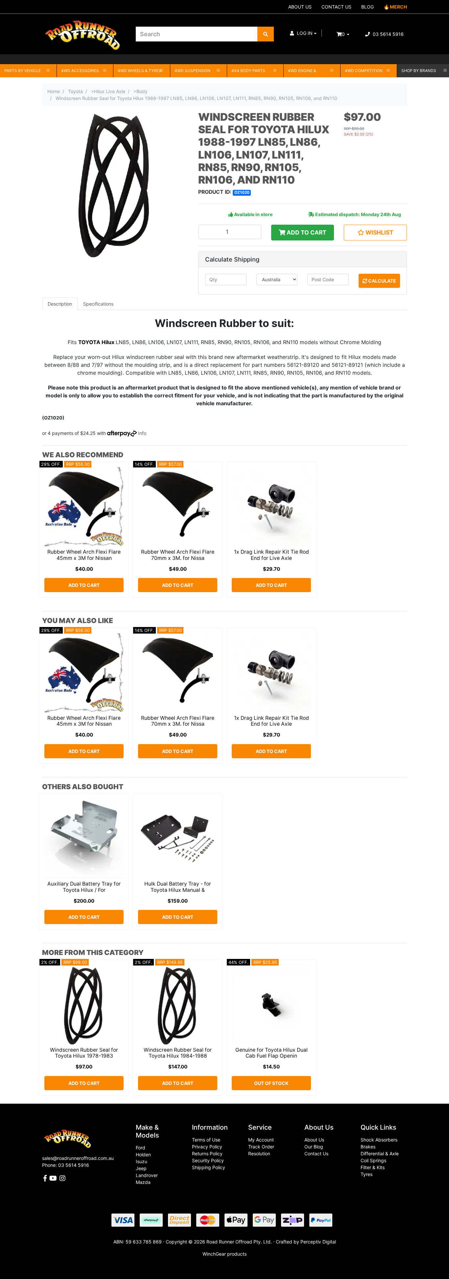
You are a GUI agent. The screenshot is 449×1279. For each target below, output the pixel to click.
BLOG (367, 7)
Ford (140, 1147)
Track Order (261, 1146)
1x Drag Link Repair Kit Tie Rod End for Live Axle (271, 555)
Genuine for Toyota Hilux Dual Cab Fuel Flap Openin (271, 1053)
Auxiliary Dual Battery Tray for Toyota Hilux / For (84, 887)
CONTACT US (336, 7)
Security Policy (208, 1160)
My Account (261, 1139)
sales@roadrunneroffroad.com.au (78, 1158)
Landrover (147, 1175)
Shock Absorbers (379, 1139)
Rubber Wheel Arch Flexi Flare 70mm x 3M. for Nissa (177, 555)
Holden (143, 1154)
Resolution (259, 1153)
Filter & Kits (373, 1167)
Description (60, 304)
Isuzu (141, 1161)
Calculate (381, 281)
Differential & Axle (380, 1153)
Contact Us (316, 1153)
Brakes (368, 1146)
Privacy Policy (207, 1146)
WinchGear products (224, 1254)
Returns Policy (207, 1153)
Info (142, 433)
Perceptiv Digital (318, 1241)
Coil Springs (373, 1160)
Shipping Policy (208, 1167)
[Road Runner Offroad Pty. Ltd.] (84, 31)
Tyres (366, 1174)
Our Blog (313, 1146)
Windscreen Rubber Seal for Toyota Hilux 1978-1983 (84, 1053)
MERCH (398, 7)
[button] (303, 33)
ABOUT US (300, 7)
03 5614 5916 (387, 34)
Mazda (143, 1182)
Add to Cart (305, 232)
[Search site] (265, 34)
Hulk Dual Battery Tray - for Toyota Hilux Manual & (177, 887)
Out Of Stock (271, 1083)
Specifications (98, 304)
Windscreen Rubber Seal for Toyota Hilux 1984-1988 (178, 1053)
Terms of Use (206, 1139)
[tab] (60, 303)
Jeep (141, 1168)
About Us (314, 1139)
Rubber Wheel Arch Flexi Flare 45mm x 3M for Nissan (84, 555)
